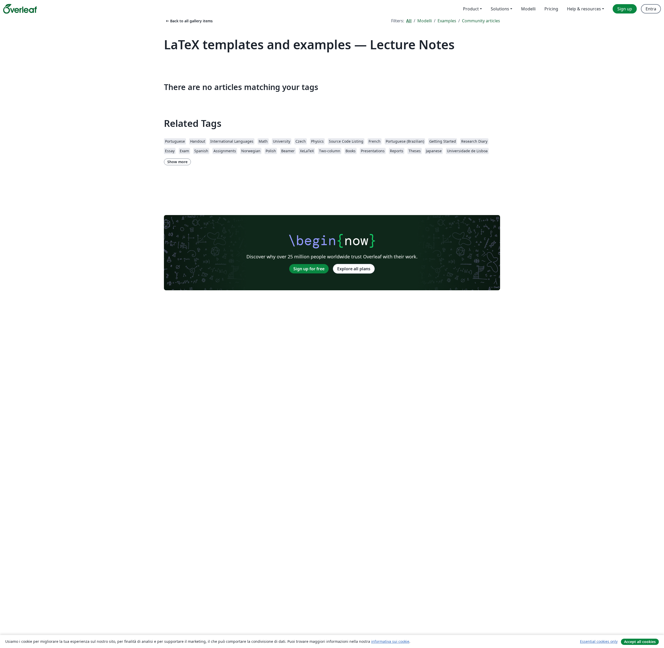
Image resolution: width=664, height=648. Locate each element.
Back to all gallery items (189, 20)
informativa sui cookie (390, 641)
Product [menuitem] (471, 9)
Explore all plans (353, 269)
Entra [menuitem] (651, 9)
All (409, 21)
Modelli (424, 21)
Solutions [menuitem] (500, 9)
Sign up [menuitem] (624, 9)
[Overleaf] (20, 9)
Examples (447, 21)
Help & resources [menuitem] (584, 9)
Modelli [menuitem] (528, 9)
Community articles (481, 21)
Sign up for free (308, 269)
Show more (177, 161)
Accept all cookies (640, 641)
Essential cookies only (599, 641)
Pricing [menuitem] (551, 9)
